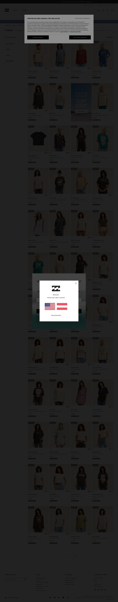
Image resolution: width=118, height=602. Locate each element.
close (76, 283)
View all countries (56, 315)
